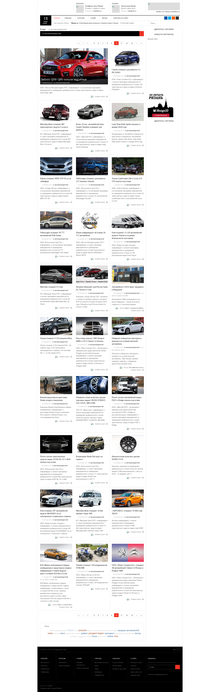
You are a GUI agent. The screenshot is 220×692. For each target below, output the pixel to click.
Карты (97, 665)
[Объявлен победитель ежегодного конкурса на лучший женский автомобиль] (128, 326)
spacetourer (119, 633)
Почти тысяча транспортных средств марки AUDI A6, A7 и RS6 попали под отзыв (55, 459)
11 (121, 43)
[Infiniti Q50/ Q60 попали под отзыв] (74, 66)
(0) (107, 96)
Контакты (133, 665)
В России (81, 18)
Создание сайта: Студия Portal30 (50, 688)
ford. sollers (76, 633)
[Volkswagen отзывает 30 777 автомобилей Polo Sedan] (56, 220)
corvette (56, 633)
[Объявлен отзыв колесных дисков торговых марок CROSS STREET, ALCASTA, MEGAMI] (92, 385)
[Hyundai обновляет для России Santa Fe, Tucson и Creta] (92, 275)
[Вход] (177, 18)
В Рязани (68, 18)
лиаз (126, 633)
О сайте (133, 658)
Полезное (116, 658)
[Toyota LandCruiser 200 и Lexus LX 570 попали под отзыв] (128, 166)
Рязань (104, 18)
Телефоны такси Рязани (94, 6)
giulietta (131, 633)
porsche (83, 630)
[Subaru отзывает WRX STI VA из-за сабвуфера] (56, 166)
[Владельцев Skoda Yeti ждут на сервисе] (92, 444)
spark (89, 630)
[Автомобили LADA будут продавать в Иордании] (128, 275)
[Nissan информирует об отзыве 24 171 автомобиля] (92, 220)
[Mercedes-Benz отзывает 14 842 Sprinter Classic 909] (92, 499)
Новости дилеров (64, 665)
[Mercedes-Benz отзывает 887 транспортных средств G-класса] (56, 112)
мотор (138, 633)
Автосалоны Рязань (128, 6)
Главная (57, 18)
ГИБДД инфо (45, 672)
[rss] (173, 18)
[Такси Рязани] (80, 9)
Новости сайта (135, 669)
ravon (62, 633)
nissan (70, 630)
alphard (68, 633)
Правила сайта (135, 675)
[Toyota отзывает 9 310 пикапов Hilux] (56, 326)
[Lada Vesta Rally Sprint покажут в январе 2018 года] (128, 112)
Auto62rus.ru (98, 11)
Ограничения (45, 669)
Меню (175, 649)
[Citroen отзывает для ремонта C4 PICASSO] (128, 57)
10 (117, 43)
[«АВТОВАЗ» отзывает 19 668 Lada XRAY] (128, 499)
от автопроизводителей (61, 83)
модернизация (60, 630)
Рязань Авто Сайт (54, 8)
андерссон (82, 636)
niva (116, 636)
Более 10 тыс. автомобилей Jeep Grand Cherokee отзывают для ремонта (90, 127)
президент (109, 633)
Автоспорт (44, 665)
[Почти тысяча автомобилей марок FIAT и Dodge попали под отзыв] (128, 385)
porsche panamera (99, 630)
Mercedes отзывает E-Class (51, 287)
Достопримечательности (103, 662)
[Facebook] (165, 18)
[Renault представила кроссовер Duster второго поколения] (56, 385)
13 (132, 43)
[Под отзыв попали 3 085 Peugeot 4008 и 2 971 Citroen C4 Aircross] (92, 326)
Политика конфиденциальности (158, 674)
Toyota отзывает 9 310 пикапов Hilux (56, 338)
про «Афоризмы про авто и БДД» (84, 23)
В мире (93, 18)
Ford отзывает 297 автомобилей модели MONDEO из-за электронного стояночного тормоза (55, 513)
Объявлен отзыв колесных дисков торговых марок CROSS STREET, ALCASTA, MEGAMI (91, 400)
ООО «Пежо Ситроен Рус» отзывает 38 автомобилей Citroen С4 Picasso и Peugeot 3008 (128, 568)
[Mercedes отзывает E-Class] (56, 275)
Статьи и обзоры (118, 662)
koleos (110, 636)
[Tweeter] (169, 18)
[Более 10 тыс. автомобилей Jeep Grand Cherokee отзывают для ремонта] (92, 112)
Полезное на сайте (120, 18)
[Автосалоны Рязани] (116, 9)
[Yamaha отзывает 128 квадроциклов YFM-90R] (92, 553)
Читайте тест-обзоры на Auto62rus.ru (168, 11)
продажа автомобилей (128, 630)
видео (101, 633)
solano (51, 630)
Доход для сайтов (152, 39)
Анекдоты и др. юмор (119, 669)
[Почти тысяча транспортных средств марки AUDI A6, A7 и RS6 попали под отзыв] (56, 444)
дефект (84, 633)
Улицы (97, 669)
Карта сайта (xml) (136, 672)
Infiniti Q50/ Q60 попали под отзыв (64, 79)
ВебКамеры (98, 672)
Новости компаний (83, 668)
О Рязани (98, 658)
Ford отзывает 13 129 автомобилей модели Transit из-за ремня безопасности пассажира (127, 235)
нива (50, 633)
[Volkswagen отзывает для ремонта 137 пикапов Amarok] (92, 166)
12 (127, 43)
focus (94, 636)
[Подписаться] (177, 667)
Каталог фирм (117, 665)
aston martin (102, 636)
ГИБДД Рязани (99, 675)
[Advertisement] (163, 147)
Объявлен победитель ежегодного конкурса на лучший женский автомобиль (126, 341)
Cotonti (50, 686)
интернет (73, 636)
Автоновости (45, 662)
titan (76, 630)
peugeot (93, 633)
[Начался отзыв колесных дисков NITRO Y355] (128, 444)
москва (109, 630)
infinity (89, 636)
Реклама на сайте (136, 662)
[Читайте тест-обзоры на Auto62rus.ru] (164, 6)
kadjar (115, 630)
